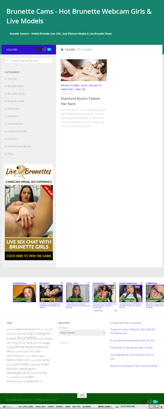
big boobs (22, 333)
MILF (39, 360)
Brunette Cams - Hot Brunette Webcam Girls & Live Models (79, 16)
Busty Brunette (91, 85)
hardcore (27, 346)
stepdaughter (27, 369)
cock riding (26, 342)
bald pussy (11, 333)
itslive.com (24, 356)
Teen (10, 153)
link (161, 359)
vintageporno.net (63, 343)
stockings (41, 373)
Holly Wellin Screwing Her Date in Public (131, 347)
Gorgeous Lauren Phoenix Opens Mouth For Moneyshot (132, 331)
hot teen (35, 351)
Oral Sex (80, 89)
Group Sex (13, 108)
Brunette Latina (16, 93)
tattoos (17, 377)
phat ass (10, 364)
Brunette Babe (70, 85)
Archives (63, 327)
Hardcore (67, 89)
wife (41, 381)
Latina (33, 355)
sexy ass (35, 364)
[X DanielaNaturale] (39, 49)
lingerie (41, 355)
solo (14, 368)
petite (46, 360)
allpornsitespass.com (28, 329)
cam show (12, 342)
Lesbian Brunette (17, 131)
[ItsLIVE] (49, 49)
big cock (34, 333)
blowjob (11, 338)
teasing (24, 377)
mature (33, 360)
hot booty (24, 351)
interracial (12, 355)
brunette (27, 338)
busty (40, 338)
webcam (33, 381)
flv (17, 346)
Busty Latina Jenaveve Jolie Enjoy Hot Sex (132, 340)
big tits (45, 333)
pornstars (22, 364)
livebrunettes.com (18, 360)
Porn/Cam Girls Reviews (125, 322)
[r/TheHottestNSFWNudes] (44, 49)
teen (31, 376)
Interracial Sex (15, 123)
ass (51, 329)
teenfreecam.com (16, 381)
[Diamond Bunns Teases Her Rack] (84, 70)
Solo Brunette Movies (19, 146)
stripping (9, 377)
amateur (45, 329)
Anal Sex (12, 78)
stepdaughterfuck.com (21, 373)
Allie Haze (10, 329)
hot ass (15, 351)
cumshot (38, 342)
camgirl (48, 338)
